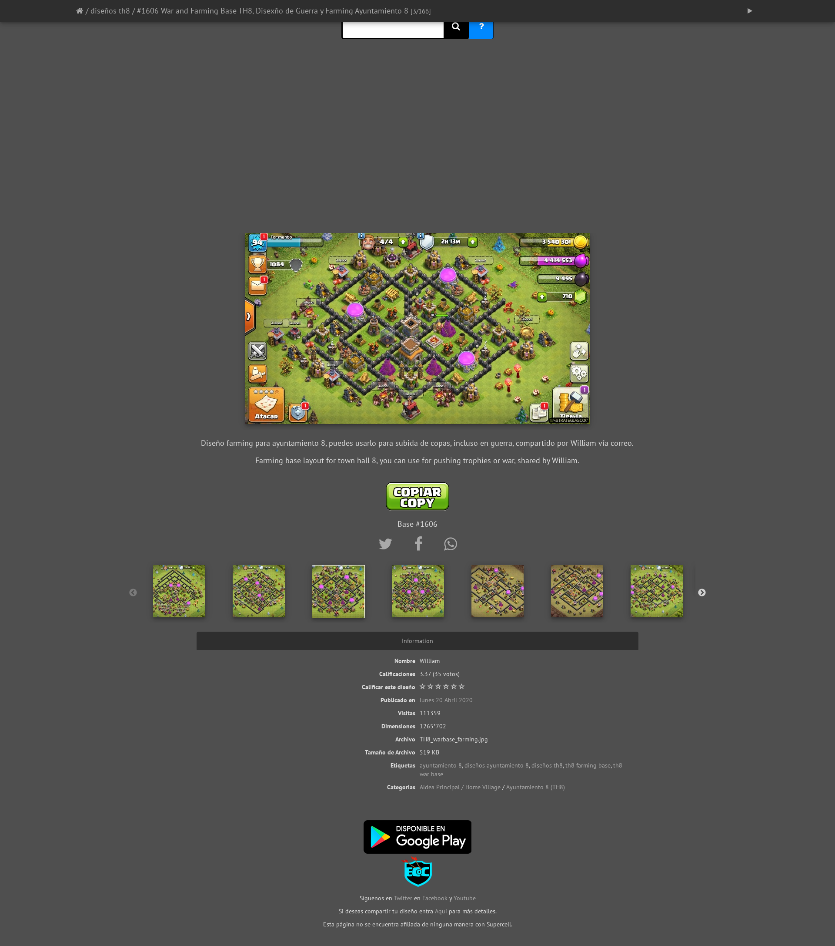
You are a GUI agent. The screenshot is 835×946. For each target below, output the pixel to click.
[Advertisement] (417, 163)
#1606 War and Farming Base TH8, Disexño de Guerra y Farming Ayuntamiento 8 (272, 11)
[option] (179, 591)
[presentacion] (750, 11)
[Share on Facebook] (420, 544)
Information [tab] (417, 641)
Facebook (435, 898)
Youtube (465, 898)
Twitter (404, 898)
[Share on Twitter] (387, 544)
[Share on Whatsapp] (450, 544)
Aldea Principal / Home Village (460, 787)
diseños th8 (110, 11)
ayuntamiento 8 (441, 765)
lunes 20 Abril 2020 (446, 700)
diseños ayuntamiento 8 (496, 765)
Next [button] (702, 593)
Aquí (441, 911)
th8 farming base (588, 765)
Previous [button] (133, 593)
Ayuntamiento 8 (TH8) (535, 787)
